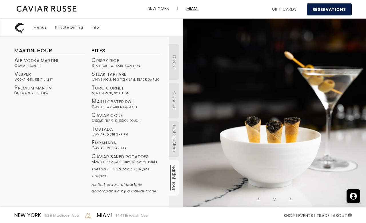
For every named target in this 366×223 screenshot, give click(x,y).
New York (27, 215)
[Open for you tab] (353, 196)
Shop (289, 215)
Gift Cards (284, 9)
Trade (323, 215)
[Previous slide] (258, 199)
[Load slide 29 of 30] (274, 199)
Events (305, 215)
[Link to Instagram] (350, 215)
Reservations (329, 9)
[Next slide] (290, 199)
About (340, 215)
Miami (104, 215)
